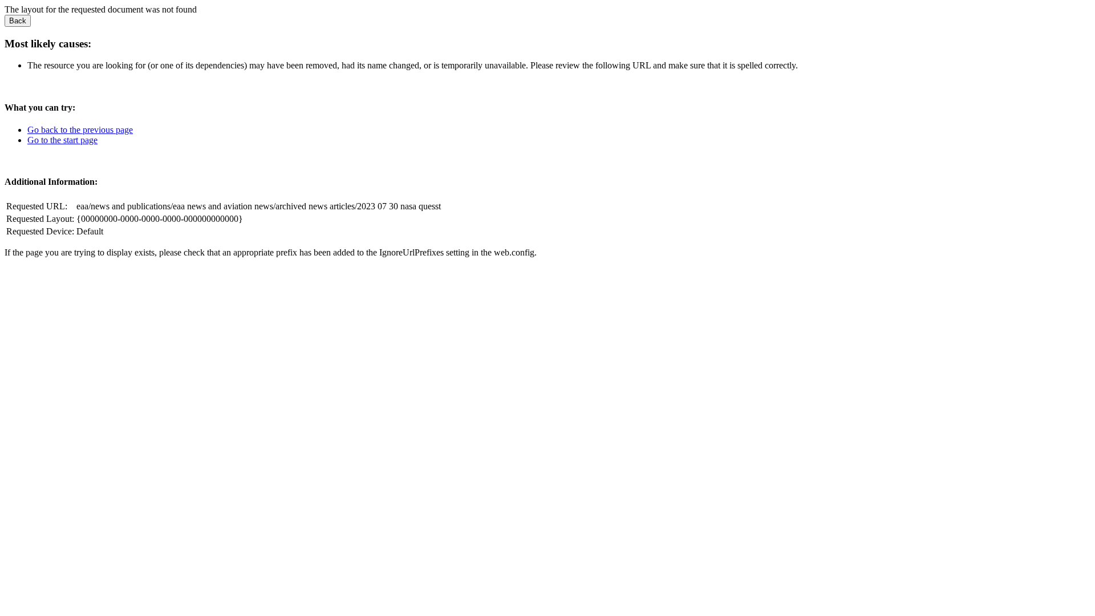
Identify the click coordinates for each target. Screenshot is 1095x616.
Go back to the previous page (80, 130)
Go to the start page (62, 140)
